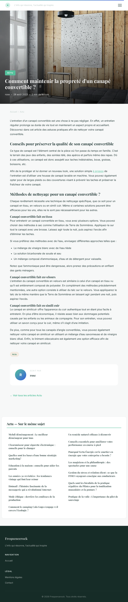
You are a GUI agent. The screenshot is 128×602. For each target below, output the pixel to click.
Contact (9, 582)
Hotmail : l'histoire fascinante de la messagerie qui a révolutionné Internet (30, 488)
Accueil (13, 111)
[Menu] (120, 5)
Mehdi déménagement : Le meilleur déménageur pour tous (28, 436)
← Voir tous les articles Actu (26, 395)
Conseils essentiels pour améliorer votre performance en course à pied (90, 443)
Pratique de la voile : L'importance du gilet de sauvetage (93, 498)
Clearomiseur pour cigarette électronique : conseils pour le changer (32, 446)
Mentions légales (13, 577)
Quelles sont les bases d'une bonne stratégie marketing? (33, 457)
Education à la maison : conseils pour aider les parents (34, 467)
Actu (10, 73)
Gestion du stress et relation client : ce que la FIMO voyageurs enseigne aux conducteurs (92, 474)
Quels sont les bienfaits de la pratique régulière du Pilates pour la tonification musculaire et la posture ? (89, 486)
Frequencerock (16, 538)
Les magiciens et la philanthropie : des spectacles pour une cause (89, 464)
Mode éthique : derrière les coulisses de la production (32, 498)
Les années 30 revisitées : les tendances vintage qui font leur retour (30, 477)
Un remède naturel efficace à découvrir (89, 434)
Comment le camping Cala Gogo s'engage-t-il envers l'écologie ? (33, 508)
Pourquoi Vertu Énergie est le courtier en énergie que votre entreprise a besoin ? (90, 453)
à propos (98, 171)
